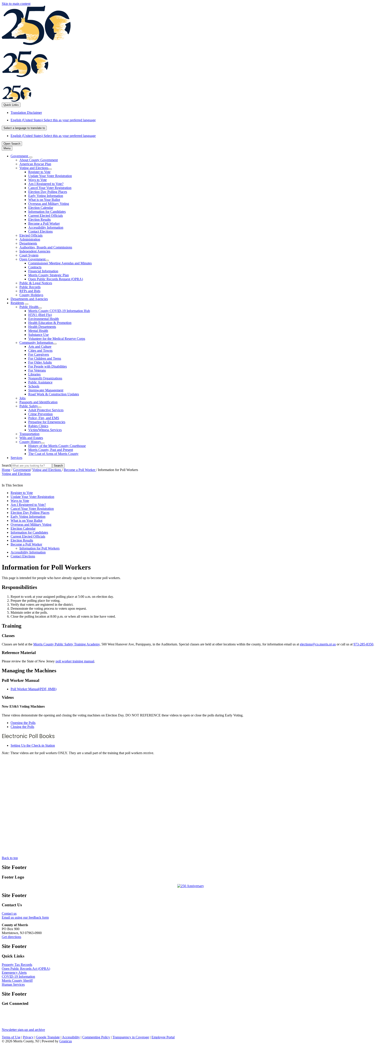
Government (21, 470)
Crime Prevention (40, 414)
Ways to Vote (37, 180)
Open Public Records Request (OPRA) (55, 279)
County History (30, 442)
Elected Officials (31, 235)
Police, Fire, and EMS (43, 418)
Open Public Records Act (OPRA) (26, 968)
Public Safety (28, 406)
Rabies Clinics (38, 426)
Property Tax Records (17, 964)
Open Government (32, 259)
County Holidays (31, 295)
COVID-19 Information (18, 976)
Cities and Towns (40, 350)
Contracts (34, 267)
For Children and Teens (44, 358)
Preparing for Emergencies (46, 422)
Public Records (30, 287)
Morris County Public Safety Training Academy (66, 644)
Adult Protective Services (46, 410)
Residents (17, 303)
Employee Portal (163, 1037)
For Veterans (37, 370)
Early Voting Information (45, 196)
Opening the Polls (23, 723)
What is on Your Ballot (44, 200)
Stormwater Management (45, 390)
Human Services (13, 984)
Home (6, 470)
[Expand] (30, 157)
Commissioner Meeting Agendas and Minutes (60, 263)
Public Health (28, 307)
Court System (28, 255)
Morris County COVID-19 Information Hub (59, 311)
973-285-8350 (363, 644)
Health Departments (42, 327)
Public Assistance (40, 382)
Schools (33, 386)
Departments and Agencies (29, 299)
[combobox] (24, 128)
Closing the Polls (22, 727)
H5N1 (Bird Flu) (40, 315)
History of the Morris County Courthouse (57, 446)
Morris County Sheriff (17, 980)
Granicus (65, 1041)
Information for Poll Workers (39, 548)
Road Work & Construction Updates (53, 394)
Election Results (39, 219)
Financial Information (43, 271)
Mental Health (38, 331)
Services (16, 458)
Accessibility (71, 1037)
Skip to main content (16, 4)
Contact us (9, 913)
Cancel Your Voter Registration (49, 188)
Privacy (28, 1037)
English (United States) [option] (53, 136)
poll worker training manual (75, 661)
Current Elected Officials (45, 215)
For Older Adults (40, 362)
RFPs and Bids (29, 291)
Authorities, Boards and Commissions (45, 247)
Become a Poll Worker (44, 223)
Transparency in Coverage (130, 1037)
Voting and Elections (33, 168)
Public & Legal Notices (35, 283)
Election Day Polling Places (47, 192)
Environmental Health (43, 319)
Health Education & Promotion (49, 323)
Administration (29, 239)
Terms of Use (11, 1037)
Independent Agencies (34, 251)
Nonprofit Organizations (45, 378)
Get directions (11, 937)
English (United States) (53, 120)
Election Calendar (40, 207)
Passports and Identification (38, 402)
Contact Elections (40, 231)
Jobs (22, 398)
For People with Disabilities (47, 366)
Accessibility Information (45, 227)
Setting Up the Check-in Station (33, 745)
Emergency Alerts (14, 972)
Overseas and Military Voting (48, 204)
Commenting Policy (96, 1037)
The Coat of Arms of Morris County (53, 454)
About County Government (38, 160)
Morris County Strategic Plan (48, 275)
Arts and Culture (39, 346)
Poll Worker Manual (33, 689)
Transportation (29, 434)
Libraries (34, 374)
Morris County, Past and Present (50, 450)
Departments (28, 243)
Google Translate (48, 1037)
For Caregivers (38, 354)
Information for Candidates (47, 211)
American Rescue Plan (35, 164)
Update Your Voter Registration (50, 176)
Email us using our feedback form (25, 917)
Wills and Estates (31, 438)
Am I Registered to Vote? (46, 184)
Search (6, 465)
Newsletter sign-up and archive (23, 1030)
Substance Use (38, 334)
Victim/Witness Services (45, 430)
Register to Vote (39, 172)
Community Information (36, 342)
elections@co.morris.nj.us (318, 644)
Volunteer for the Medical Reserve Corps (56, 338)
